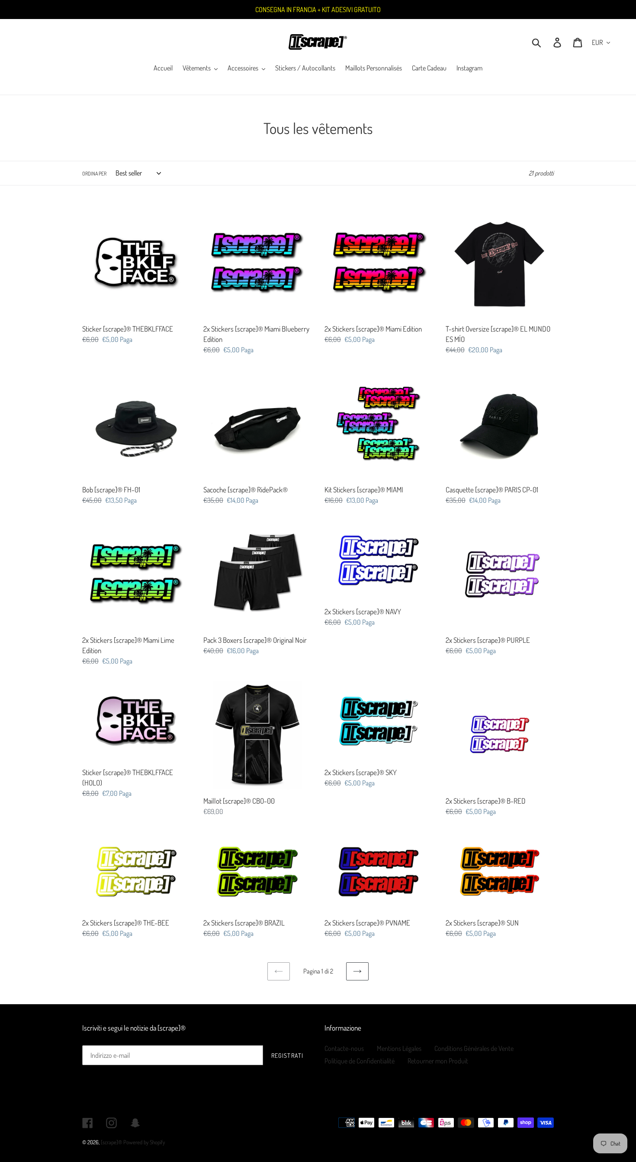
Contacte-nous (344, 1048)
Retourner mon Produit (438, 1061)
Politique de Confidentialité (359, 1061)
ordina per (94, 173)
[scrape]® (111, 1142)
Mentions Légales (399, 1048)
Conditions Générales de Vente (474, 1048)
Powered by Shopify (144, 1142)
